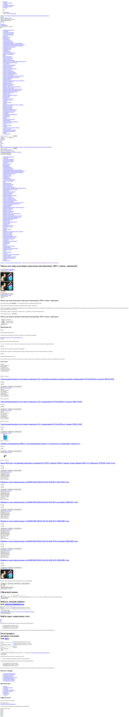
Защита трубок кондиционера (10, 73)
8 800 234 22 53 (8, 18)
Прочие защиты (6, 120)
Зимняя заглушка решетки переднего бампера (13, 80)
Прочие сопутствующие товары (10, 121)
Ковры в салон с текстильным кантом (12, 86)
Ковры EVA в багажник (8, 84)
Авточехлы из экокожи (8, 32)
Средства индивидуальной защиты (11, 127)
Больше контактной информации (8, 704)
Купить (19, 386)
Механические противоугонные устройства (13, 104)
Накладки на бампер (8, 106)
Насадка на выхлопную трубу (10, 109)
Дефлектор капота (7, 48)
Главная (5, 1)
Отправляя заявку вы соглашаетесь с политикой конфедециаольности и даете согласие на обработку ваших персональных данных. (32, 596)
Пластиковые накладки (8, 112)
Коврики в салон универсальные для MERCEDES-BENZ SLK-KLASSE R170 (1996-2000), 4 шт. (35, 560)
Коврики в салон (7, 83)
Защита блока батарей (8, 57)
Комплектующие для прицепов (10, 91)
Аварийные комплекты (8, 30)
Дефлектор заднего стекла (9, 46)
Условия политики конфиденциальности (25, 611)
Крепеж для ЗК (6, 96)
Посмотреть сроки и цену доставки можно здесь (12, 337)
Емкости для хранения (8, 54)
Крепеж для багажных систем (10, 95)
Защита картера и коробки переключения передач (14, 61)
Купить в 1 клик (7, 295)
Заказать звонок (4, 598)
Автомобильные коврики (9, 673)
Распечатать (6, 271)
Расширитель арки (7, 122)
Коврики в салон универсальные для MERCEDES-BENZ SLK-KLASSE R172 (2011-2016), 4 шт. (35, 482)
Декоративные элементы (9, 679)
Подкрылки (6, 113)
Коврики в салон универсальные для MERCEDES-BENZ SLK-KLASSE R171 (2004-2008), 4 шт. (35, 521)
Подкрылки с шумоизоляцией (10, 114)
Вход (8, 12)
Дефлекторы (6, 50)
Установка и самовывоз (8, 5)
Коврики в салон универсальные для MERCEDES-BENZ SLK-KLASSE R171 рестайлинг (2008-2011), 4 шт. (39, 502)
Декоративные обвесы (8, 42)
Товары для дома (7, 128)
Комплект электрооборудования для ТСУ (12, 89)
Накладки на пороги (8, 108)
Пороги (5, 118)
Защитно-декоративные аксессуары (11, 77)
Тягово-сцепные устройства (9, 130)
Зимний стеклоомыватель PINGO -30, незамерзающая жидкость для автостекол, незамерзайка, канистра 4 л (40, 443)
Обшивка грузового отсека (9, 110)
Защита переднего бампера (9, 65)
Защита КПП (6, 63)
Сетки (4, 124)
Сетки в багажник (7, 125)
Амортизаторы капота (8, 34)
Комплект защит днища (8, 87)
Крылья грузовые (7, 102)
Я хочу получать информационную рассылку (12, 652)
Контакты (5, 7)
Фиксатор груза (6, 133)
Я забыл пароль (4, 611)
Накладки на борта (7, 107)
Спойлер (5, 126)
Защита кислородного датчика (10, 62)
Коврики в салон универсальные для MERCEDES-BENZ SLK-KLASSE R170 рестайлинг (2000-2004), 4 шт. (39, 541)
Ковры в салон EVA (7, 85)
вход (7, 638)
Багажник (5, 36)
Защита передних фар (8, 66)
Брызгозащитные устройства (10, 677)
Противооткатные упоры (9, 119)
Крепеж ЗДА (6, 97)
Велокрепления (6, 39)
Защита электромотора (8, 74)
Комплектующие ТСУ (8, 92)
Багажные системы (8, 676)
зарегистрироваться (14, 604)
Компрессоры (6, 93)
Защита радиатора (7, 67)
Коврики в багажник (8, 81)
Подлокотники (6, 115)
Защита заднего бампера (8, 60)
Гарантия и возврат (7, 6)
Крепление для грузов (8, 98)
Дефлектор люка (7, 49)
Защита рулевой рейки (8, 71)
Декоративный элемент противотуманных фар (14, 44)
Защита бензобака (7, 56)
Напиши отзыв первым (9, 269)
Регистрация (13, 13)
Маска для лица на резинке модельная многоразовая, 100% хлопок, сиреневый (41, 262)
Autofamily (10, 270)
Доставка (5, 4)
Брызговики (6, 38)
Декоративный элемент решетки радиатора (13, 45)
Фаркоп (5, 132)
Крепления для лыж (7, 100)
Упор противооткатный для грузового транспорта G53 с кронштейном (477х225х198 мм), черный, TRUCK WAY (41, 424)
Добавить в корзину (9, 293)
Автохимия (5, 31)
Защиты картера (7, 79)
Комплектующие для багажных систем (12, 90)
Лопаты (5, 103)
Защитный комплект (8, 78)
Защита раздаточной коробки (10, 68)
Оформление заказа (7, 2)
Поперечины (6, 116)
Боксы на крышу (7, 37)
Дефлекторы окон (7, 51)
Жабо (4, 55)
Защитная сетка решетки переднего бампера (13, 75)
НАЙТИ (15, 136)
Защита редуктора (7, 69)
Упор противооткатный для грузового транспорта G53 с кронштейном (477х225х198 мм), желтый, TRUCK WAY (41, 401)
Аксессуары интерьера (8, 33)
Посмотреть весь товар (9, 680)
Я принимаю (22, 611)
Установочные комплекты (9, 131)
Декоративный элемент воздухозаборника (13, 43)
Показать (3, 138)
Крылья (5, 101)
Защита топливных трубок (9, 72)
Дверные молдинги (7, 40)
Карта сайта (6, 693)
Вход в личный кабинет (6, 612)
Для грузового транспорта (9, 53)
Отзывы (6, 694)
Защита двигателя (7, 59)
